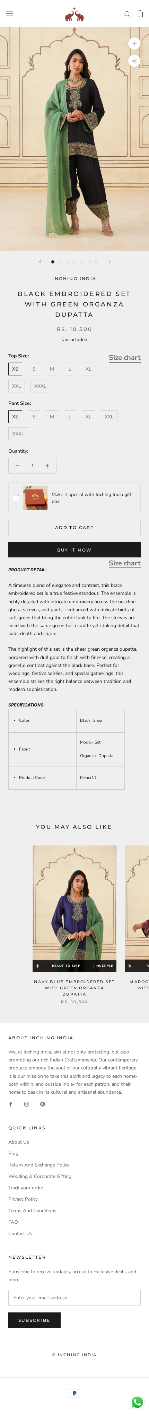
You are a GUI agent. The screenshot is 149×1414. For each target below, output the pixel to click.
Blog (13, 1153)
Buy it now (74, 550)
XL (88, 369)
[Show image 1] (52, 261)
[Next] (109, 261)
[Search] (127, 14)
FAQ (13, 1222)
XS (15, 369)
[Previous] (40, 261)
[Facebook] (10, 1104)
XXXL (40, 386)
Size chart (125, 357)
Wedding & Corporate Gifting (39, 1176)
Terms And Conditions (32, 1210)
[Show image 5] (82, 261)
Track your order (25, 1188)
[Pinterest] (42, 1104)
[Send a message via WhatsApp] (137, 1402)
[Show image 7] (96, 261)
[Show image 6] (89, 261)
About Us (18, 1142)
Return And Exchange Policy (38, 1165)
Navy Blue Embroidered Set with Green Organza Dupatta (74, 988)
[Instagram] (26, 1104)
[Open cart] (140, 13)
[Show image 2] (60, 261)
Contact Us (20, 1233)
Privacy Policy (23, 1199)
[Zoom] (134, 43)
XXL (16, 386)
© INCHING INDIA (74, 1354)
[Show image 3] (67, 261)
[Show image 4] (74, 261)
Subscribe (34, 1320)
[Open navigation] (9, 13)
